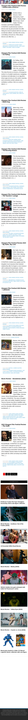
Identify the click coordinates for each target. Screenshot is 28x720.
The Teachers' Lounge (8, 237)
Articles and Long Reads (17, 671)
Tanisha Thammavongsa (8, 188)
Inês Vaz (21, 92)
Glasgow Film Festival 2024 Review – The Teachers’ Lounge (13, 195)
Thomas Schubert (16, 47)
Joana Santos (6, 93)
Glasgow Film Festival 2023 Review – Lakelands (13, 289)
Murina (18, 373)
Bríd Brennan (12, 280)
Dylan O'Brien (12, 462)
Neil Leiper (19, 93)
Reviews (4, 43)
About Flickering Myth (16, 696)
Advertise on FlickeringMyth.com (16, 699)
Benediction (17, 415)
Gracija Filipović (6, 373)
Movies (21, 42)
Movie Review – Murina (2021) (11, 335)
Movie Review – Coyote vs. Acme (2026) (13, 630)
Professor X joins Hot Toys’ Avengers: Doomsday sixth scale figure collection (13, 502)
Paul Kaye (9, 143)
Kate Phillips (12, 417)
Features (16, 669)
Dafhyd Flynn (12, 325)
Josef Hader (22, 46)
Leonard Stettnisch (13, 234)
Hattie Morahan (16, 140)
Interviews (17, 673)
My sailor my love (7, 282)
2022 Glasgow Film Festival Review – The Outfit (13, 425)
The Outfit (19, 464)
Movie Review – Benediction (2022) (13, 379)
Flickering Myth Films (17, 692)
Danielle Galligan (19, 325)
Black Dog (11, 139)
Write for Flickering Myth (17, 701)
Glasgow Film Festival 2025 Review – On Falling (13, 53)
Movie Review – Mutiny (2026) (10, 566)
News (4, 138)
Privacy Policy (7, 714)
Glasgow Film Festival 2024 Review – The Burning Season (13, 149)
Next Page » (14, 474)
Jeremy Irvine (6, 417)
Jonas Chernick (6, 187)
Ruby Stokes (14, 143)
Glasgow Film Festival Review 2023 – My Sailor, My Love (13, 243)
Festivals (17, 42)
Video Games (17, 687)
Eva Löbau (11, 233)
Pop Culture (16, 678)
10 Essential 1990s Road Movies (11, 546)
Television (17, 682)
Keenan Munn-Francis (12, 142)
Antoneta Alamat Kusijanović (15, 370)
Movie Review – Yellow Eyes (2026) (11, 609)
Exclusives (17, 676)
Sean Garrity (20, 187)
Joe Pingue (21, 186)
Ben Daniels (11, 415)
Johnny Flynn (17, 463)
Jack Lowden (19, 416)
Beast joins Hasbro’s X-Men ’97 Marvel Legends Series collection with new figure (14, 651)
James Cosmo (16, 281)
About (16, 694)
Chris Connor (12, 42)
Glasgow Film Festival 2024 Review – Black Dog (13, 101)
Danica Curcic (9, 371)
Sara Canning (13, 187)
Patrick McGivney (20, 327)
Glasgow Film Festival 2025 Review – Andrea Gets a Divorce (13, 6)
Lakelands (5, 327)
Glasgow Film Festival (13, 46)
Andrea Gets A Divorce (14, 44)
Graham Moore (10, 463)
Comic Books (17, 685)
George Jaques (17, 139)
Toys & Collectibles (16, 689)
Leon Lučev (13, 373)
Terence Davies (13, 418)
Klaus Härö (22, 281)
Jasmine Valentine (17, 368)
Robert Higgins (6, 329)
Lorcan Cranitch (12, 327)
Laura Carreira (13, 93)
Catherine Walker (19, 280)
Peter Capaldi (19, 417)
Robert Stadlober (7, 47)
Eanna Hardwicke (7, 326)
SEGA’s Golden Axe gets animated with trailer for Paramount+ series (13, 588)
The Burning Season (18, 188)
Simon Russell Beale (12, 464)
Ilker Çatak (5, 234)
